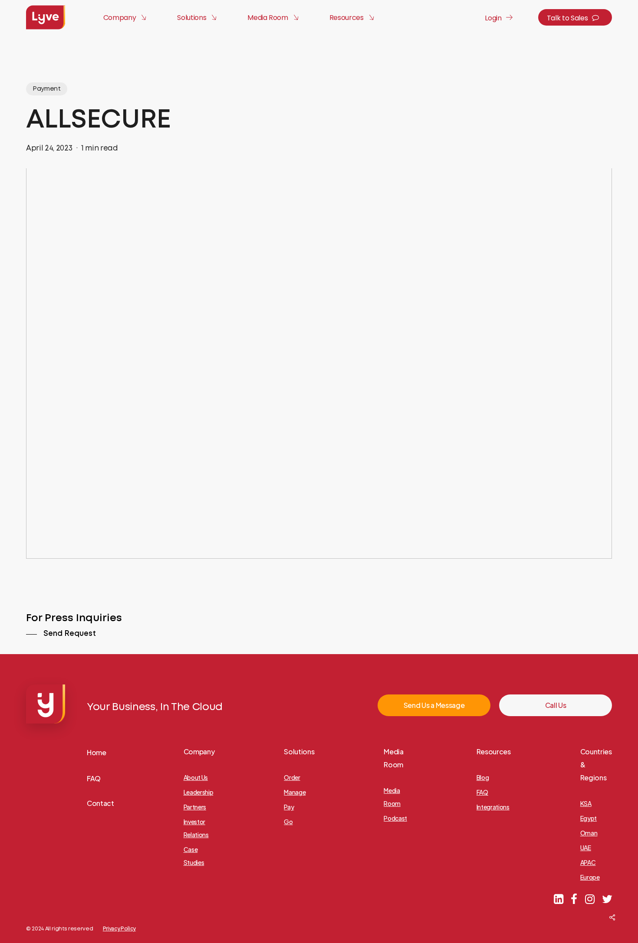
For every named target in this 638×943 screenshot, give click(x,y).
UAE (585, 847)
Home (96, 752)
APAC (588, 862)
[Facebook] (574, 898)
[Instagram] (589, 898)
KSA (586, 803)
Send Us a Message (434, 705)
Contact (100, 803)
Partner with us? (577, 921)
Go (288, 821)
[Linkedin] (558, 898)
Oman (589, 833)
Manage (295, 792)
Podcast (395, 818)
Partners (195, 807)
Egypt (588, 818)
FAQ (94, 778)
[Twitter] (607, 898)
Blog (483, 777)
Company (199, 751)
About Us (196, 777)
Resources (494, 751)
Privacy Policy (119, 928)
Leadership (199, 792)
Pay (289, 807)
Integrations (493, 807)
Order (292, 777)
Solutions (299, 751)
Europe (590, 877)
